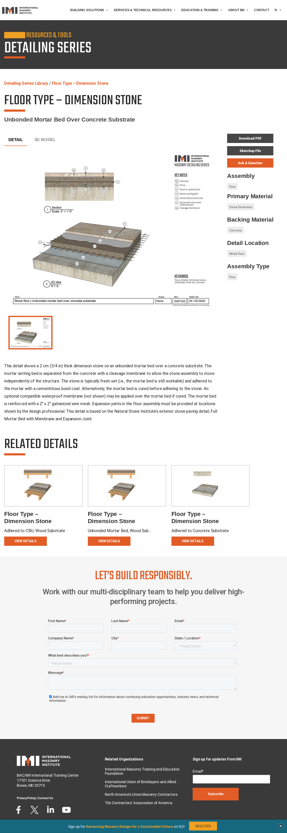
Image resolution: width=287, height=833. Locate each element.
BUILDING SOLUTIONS (87, 10)
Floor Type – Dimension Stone (80, 83)
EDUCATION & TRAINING (200, 10)
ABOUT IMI (236, 10)
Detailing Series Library (26, 83)
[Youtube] (66, 810)
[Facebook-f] (18, 810)
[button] (280, 826)
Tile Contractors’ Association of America (138, 803)
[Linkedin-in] (50, 810)
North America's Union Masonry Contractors (141, 794)
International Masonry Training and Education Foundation (142, 771)
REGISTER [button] (203, 826)
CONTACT (261, 10)
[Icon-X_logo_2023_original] (34, 810)
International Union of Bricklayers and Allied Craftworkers (140, 784)
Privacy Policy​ (26, 798)
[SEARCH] (278, 10)
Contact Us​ (45, 798)
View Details (25, 541)
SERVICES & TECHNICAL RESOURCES (143, 10)
